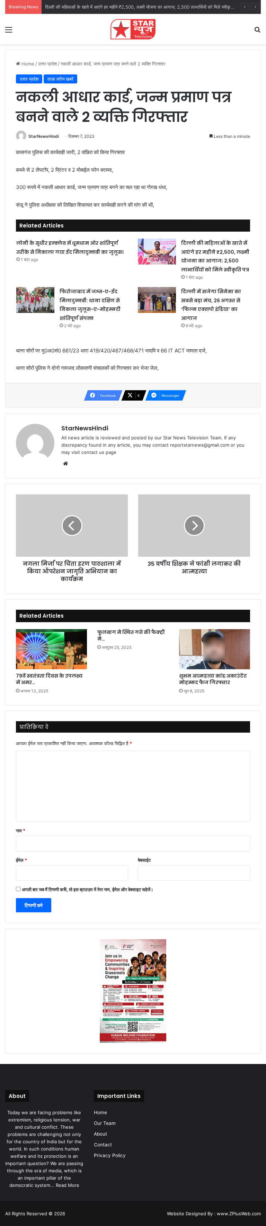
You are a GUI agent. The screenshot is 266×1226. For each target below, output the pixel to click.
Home (27, 63)
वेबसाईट (144, 860)
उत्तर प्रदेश (47, 63)
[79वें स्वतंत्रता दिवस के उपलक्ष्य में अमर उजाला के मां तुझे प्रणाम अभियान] (51, 649)
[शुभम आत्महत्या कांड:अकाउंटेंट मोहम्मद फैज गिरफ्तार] (214, 649)
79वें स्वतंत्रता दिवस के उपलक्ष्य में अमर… (49, 679)
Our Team (105, 1123)
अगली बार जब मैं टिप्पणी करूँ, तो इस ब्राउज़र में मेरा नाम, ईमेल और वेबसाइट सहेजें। (87, 889)
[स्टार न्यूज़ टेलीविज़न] (133, 29)
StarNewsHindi (43, 136)
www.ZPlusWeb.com (239, 1213)
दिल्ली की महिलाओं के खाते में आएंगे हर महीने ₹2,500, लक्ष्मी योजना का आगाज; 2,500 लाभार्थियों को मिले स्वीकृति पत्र (143, 7)
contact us (92, 452)
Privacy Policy (110, 1155)
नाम (20, 830)
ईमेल (21, 860)
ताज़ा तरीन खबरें (60, 79)
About (100, 1134)
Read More (67, 1185)
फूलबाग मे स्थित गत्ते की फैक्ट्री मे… (131, 635)
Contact (103, 1144)
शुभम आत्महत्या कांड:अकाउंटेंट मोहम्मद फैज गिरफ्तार (213, 679)
